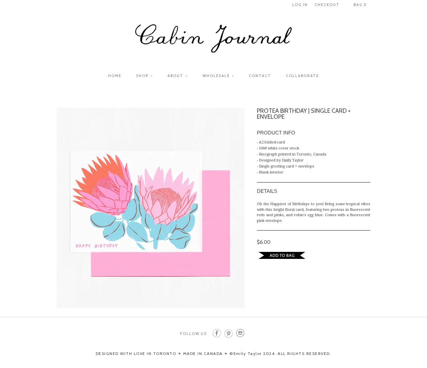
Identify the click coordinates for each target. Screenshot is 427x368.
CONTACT (260, 75)
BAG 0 (360, 4)
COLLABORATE (302, 75)
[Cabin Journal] (213, 42)
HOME (114, 75)
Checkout (327, 4)
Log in (300, 4)
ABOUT (177, 75)
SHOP (144, 75)
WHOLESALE (218, 75)
